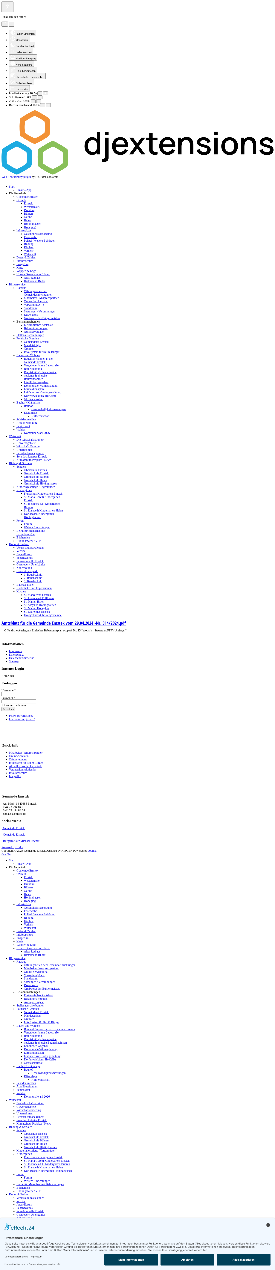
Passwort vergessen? (21, 715)
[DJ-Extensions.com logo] (137, 173)
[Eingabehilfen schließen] (11, 24)
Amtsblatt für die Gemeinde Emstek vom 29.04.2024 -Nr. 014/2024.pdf (63, 623)
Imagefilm (15, 776)
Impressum (15, 651)
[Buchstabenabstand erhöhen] (48, 105)
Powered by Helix (12, 847)
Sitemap (14, 661)
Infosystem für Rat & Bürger (26, 762)
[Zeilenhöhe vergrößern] (38, 101)
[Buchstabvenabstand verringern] (42, 105)
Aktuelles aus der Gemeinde (25, 766)
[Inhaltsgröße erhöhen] (45, 93)
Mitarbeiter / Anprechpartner (25, 752)
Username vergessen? (22, 719)
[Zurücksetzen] (4, 24)
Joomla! (92, 850)
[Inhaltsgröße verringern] (39, 93)
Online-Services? (19, 756)
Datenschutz (16, 654)
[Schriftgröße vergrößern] (40, 97)
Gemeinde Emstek (13, 828)
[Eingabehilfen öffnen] (7, 6)
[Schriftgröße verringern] (34, 97)
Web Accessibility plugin (16, 176)
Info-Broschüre (18, 772)
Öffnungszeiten (18, 759)
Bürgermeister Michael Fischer (20, 840)
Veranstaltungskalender (22, 769)
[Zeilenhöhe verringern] (33, 101)
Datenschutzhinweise (21, 658)
